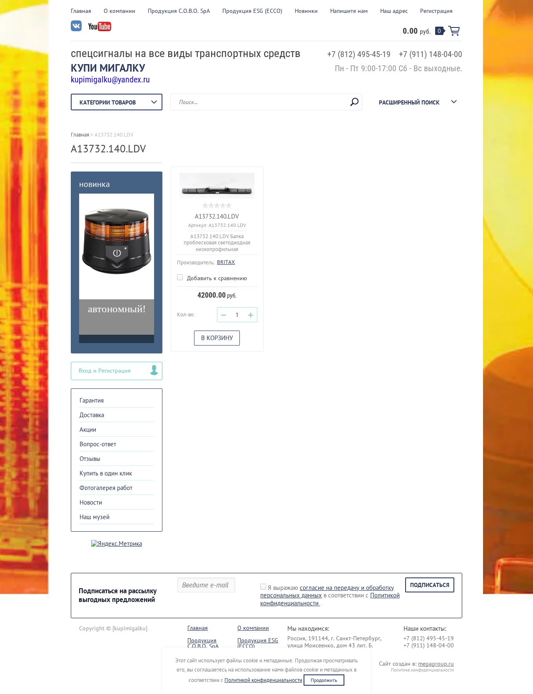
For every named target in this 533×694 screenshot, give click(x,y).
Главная (81, 11)
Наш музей (95, 517)
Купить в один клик (106, 473)
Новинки (306, 11)
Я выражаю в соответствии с (330, 595)
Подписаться (429, 585)
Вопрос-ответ (98, 444)
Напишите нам (349, 11)
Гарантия (92, 400)
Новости (91, 502)
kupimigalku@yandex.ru (110, 80)
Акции (88, 429)
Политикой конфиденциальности (263, 680)
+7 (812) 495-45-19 (359, 54)
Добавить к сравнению (216, 278)
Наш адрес (394, 11)
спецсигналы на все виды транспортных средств (186, 53)
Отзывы (90, 459)
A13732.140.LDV (217, 216)
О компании (119, 11)
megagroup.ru (436, 663)
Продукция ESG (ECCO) (252, 11)
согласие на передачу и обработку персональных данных (327, 591)
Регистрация (436, 11)
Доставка (92, 415)
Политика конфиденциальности (422, 670)
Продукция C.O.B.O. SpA (179, 11)
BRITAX (226, 262)
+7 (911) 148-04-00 (430, 54)
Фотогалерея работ (106, 488)
